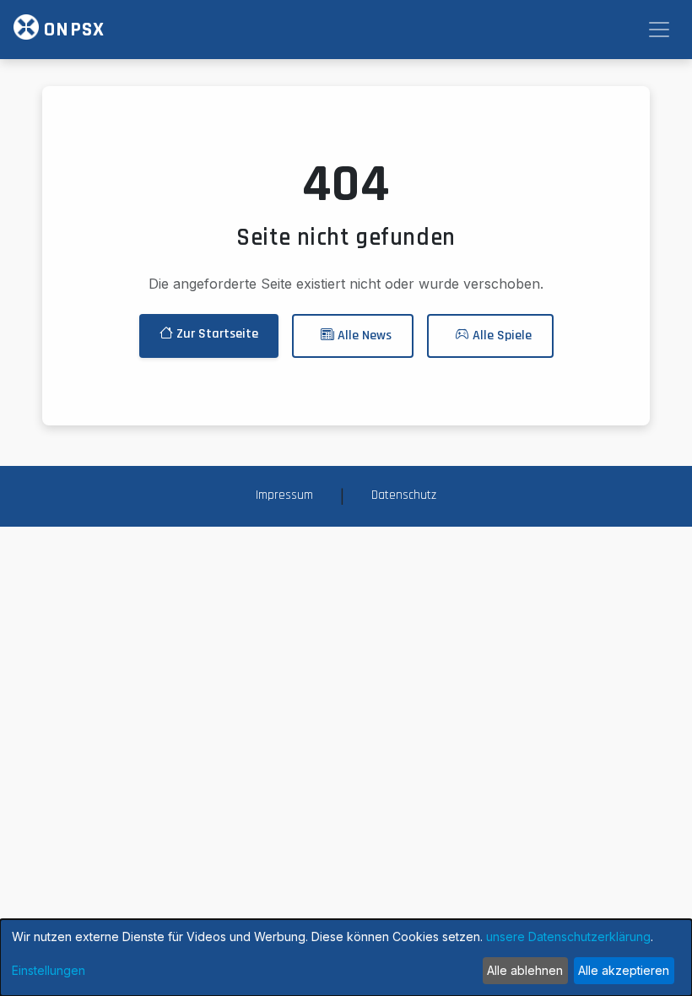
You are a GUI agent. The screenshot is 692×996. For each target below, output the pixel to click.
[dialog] (346, 957)
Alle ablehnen (525, 970)
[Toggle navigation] (659, 29)
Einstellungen (48, 970)
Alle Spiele (500, 335)
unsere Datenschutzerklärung (568, 936)
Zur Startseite (215, 334)
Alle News (363, 335)
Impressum (284, 495)
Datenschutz (403, 495)
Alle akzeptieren (623, 970)
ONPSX (72, 29)
